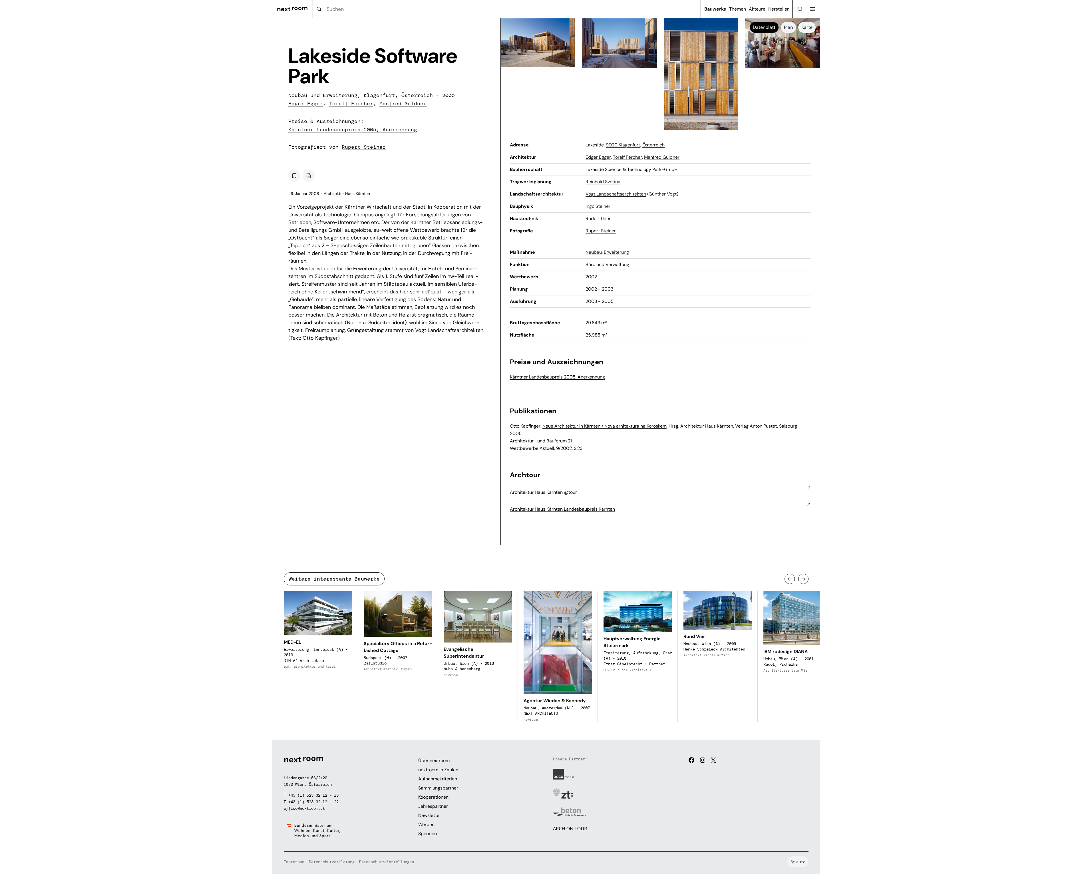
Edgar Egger (305, 103)
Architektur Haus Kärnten (347, 193)
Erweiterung (616, 252)
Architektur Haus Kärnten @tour (543, 492)
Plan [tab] (788, 27)
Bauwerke (715, 9)
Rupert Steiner (364, 147)
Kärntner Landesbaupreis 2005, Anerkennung (352, 129)
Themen (737, 9)
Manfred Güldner (403, 103)
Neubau (594, 252)
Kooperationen (433, 797)
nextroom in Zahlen (438, 770)
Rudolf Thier (598, 218)
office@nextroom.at (304, 808)
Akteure (757, 9)
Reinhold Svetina (603, 182)
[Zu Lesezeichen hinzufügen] (294, 176)
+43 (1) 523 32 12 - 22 (313, 801)
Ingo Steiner (598, 206)
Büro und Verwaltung (607, 264)
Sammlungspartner (438, 788)
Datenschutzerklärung (332, 861)
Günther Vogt (663, 194)
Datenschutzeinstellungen (386, 861)
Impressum (294, 861)
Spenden (427, 834)
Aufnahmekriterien (437, 779)
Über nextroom (434, 761)
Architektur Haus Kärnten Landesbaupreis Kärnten (562, 509)
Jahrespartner (433, 806)
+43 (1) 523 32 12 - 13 (313, 795)
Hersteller (778, 9)
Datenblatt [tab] (764, 27)
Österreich (653, 145)
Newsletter (429, 815)
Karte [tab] (807, 27)
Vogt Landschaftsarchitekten (616, 194)
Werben (426, 824)
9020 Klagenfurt (623, 145)
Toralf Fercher (351, 103)
